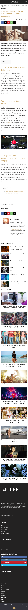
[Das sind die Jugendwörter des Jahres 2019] (14, 337)
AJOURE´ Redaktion (14, 219)
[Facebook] (2, 22)
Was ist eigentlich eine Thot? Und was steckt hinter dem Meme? (14, 365)
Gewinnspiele (4, 583)
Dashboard (3, 531)
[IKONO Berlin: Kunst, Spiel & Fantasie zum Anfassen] (5, 277)
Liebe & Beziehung (5, 589)
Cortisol (10, 122)
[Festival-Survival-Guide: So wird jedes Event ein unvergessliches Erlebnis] (14, 393)
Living (2, 593)
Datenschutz (4, 547)
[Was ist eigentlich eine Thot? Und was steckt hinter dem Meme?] (14, 357)
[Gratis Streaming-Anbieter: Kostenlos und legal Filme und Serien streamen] (14, 451)
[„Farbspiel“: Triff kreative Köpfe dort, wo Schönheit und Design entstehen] (14, 298)
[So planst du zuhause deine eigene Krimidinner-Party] (14, 413)
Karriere (3, 587)
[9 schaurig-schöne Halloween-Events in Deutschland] (14, 318)
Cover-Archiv (4, 542)
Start (2, 5)
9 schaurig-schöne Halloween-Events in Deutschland (14, 327)
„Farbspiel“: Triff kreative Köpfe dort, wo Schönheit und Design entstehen (14, 306)
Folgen (24, 559)
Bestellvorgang (4, 527)
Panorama (3, 597)
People (2, 599)
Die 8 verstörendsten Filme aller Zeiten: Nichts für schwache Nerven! (14, 479)
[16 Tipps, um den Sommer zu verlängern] (14, 376)
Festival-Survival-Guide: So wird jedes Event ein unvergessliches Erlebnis (14, 402)
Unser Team (4, 544)
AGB (2, 525)
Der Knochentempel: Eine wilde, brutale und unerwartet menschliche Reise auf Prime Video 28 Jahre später (18, 248)
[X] (5, 22)
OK (14, 608)
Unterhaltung (6, 5)
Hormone (6, 208)
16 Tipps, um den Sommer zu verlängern (14, 384)
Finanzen (3, 578)
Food (2, 581)
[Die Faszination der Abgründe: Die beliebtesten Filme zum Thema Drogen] (5, 256)
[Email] (14, 22)
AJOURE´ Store (4, 529)
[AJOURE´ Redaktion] (6, 228)
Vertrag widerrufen (5, 533)
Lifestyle (3, 591)
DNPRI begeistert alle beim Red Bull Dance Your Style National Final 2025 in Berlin (18, 269)
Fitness (2, 580)
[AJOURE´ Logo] (14, 1)
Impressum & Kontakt (6, 549)
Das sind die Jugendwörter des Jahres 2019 (14, 346)
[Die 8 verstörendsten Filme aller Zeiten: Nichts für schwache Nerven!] (14, 470)
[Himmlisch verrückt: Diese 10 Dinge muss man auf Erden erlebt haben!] (5, 263)
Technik (3, 601)
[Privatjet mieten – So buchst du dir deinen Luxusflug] (14, 432)
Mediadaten (3, 546)
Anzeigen (8, 61)
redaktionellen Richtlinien (17, 229)
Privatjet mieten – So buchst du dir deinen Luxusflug (14, 440)
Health (2, 585)
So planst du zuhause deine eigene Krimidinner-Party (14, 421)
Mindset (3, 595)
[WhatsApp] (11, 22)
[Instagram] (12, 236)
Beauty (2, 574)
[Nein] (26, 606)
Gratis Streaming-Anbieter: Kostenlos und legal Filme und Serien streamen (14, 460)
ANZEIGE (13, 309)
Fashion (3, 576)
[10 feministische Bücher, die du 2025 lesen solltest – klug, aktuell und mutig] (5, 284)
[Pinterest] (8, 22)
